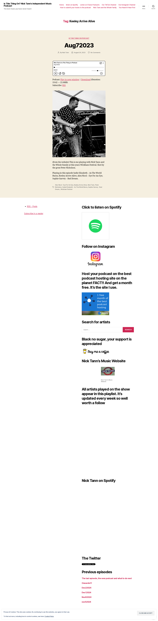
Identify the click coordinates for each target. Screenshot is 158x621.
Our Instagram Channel (126, 5)
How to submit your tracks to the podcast (75, 7)
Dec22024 (86, 588)
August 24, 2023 (79, 52)
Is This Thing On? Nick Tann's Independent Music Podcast (28, 5)
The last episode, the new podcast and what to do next (107, 578)
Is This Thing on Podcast (79, 38)
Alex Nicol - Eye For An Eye (64, 185)
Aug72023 (79, 45)
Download (86, 79)
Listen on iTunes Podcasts (90, 5)
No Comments (95, 52)
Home (61, 5)
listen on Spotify (72, 5)
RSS (64, 85)
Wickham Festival (66, 189)
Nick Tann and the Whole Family (104, 7)
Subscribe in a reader (33, 213)
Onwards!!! (87, 583)
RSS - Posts (32, 206)
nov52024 (86, 602)
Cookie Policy (49, 616)
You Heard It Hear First (127, 7)
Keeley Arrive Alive (80, 185)
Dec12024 (86, 592)
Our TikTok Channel (109, 5)
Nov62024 (86, 597)
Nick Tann (65, 52)
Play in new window (69, 79)
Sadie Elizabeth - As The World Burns (74, 187)
